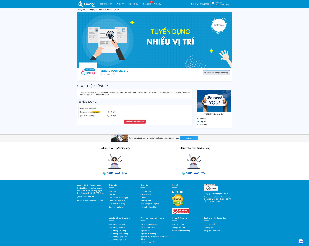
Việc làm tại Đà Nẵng (117, 231)
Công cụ (157, 4)
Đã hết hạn (96, 112)
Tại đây (189, 138)
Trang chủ (81, 9)
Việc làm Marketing (148, 234)
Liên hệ (112, 194)
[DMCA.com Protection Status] (177, 200)
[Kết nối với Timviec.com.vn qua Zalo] (301, 241)
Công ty (120, 4)
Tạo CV (143, 198)
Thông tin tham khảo (148, 207)
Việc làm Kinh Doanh (149, 224)
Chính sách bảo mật (117, 201)
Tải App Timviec (178, 227)
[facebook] (173, 192)
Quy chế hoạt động (116, 207)
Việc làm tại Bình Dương (118, 234)
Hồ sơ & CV (134, 4)
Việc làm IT (145, 231)
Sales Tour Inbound (88, 108)
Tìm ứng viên (209, 227)
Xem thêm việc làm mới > (134, 121)
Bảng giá (147, 3)
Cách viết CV (145, 194)
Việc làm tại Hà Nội (117, 224)
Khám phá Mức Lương (181, 231)
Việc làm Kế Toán (147, 227)
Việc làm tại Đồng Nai (118, 237)
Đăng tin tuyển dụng (212, 224)
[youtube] (182, 192)
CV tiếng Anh (145, 201)
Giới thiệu (112, 191)
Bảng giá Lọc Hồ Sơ (212, 231)
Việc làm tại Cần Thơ (117, 240)
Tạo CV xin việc (178, 224)
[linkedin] (177, 192)
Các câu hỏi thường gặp (118, 198)
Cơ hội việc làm (106, 4)
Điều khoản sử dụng (117, 204)
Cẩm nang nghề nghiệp (149, 204)
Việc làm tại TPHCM (117, 227)
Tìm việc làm (145, 191)
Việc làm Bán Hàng (148, 242)
